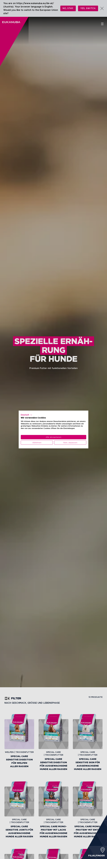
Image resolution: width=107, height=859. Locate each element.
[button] (26, 415)
